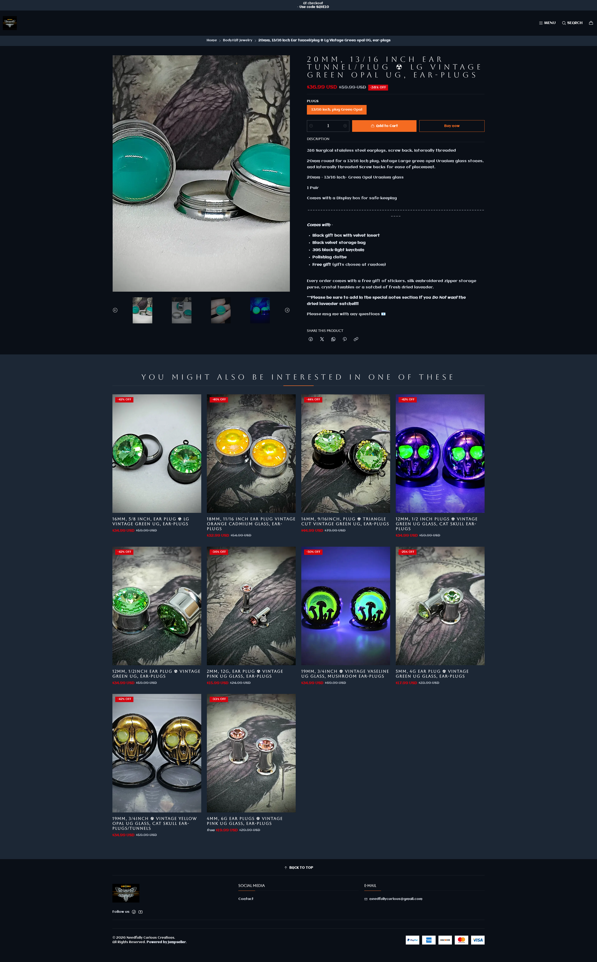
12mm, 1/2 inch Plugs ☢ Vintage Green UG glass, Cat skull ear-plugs (437, 524)
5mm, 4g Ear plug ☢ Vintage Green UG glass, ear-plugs (432, 674)
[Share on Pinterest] (345, 339)
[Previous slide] (115, 310)
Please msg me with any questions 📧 (346, 314)
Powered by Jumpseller (166, 942)
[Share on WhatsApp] (333, 339)
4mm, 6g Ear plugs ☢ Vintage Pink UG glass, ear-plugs (245, 821)
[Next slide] (286, 310)
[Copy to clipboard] (356, 339)
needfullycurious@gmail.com (395, 899)
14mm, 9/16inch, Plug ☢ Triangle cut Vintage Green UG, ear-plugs (345, 521)
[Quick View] (193, 453)
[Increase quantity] (345, 126)
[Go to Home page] (10, 23)
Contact (245, 899)
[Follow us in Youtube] (140, 912)
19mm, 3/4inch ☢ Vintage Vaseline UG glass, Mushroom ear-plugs (345, 674)
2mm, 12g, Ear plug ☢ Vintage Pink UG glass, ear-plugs (245, 674)
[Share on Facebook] (311, 339)
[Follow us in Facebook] (134, 912)
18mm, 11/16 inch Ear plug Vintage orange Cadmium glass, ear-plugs (251, 524)
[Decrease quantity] (311, 126)
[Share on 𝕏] (322, 339)
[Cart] (591, 23)
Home (212, 40)
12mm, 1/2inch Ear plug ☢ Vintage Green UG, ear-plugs (156, 674)
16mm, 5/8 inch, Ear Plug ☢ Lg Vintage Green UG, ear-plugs (150, 521)
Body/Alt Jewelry (237, 40)
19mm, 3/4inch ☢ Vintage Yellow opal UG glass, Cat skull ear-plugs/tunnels (154, 823)
